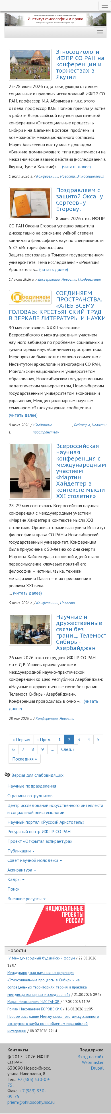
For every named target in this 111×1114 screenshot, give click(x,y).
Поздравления (89, 279)
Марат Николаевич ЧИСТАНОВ (33, 1001)
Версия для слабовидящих (37, 775)
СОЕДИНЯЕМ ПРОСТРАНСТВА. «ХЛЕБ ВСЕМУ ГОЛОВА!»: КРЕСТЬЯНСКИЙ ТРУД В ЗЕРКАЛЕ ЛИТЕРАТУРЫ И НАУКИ (57, 305)
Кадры (14, 879)
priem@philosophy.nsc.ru (31, 1102)
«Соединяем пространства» (46, 428)
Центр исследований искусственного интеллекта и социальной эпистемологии (55, 808)
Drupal (97, 1068)
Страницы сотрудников (30, 795)
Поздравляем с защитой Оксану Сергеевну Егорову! (79, 199)
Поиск (13, 889)
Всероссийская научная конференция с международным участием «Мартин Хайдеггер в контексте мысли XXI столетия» (81, 471)
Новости (67, 176)
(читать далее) (76, 166)
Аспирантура (20, 870)
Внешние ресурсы (25, 898)
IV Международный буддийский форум (41, 958)
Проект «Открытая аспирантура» (39, 841)
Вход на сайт (90, 1056)
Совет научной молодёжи (33, 860)
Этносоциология (90, 176)
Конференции (47, 176)
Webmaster (93, 1062)
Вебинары (82, 424)
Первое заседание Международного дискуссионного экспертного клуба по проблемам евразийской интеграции (53, 1023)
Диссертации (49, 279)
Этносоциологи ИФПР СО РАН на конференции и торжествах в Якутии (80, 64)
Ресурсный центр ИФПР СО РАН (39, 831)
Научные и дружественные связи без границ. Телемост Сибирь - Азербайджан (81, 632)
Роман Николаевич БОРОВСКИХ (34, 1009)
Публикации (19, 851)
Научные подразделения (31, 786)
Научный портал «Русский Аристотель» (46, 822)
